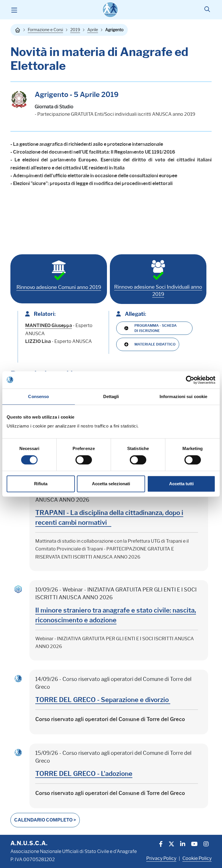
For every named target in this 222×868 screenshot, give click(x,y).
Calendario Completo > (45, 820)
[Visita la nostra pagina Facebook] (161, 844)
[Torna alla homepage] (18, 30)
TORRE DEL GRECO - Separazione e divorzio (102, 700)
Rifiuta (40, 483)
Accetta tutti (181, 483)
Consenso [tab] (38, 396)
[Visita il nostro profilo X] (171, 844)
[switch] (83, 459)
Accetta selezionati (111, 483)
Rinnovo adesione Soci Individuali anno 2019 (158, 290)
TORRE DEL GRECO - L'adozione (83, 774)
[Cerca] (207, 10)
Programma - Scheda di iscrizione (155, 328)
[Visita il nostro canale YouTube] (194, 844)
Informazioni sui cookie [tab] (183, 396)
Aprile (92, 29)
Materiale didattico (154, 344)
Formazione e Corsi (45, 29)
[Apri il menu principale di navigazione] (14, 10)
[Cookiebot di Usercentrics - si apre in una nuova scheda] (190, 380)
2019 (75, 29)
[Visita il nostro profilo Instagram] (206, 844)
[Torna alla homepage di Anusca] (110, 10)
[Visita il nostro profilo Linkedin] (182, 844)
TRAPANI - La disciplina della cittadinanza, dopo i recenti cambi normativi (109, 518)
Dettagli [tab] (111, 396)
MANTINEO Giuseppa (48, 325)
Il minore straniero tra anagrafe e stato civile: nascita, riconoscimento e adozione (115, 615)
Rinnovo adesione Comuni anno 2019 (58, 287)
